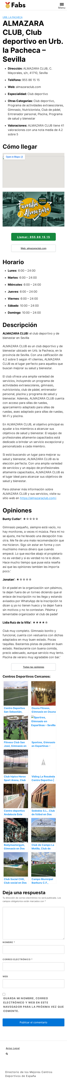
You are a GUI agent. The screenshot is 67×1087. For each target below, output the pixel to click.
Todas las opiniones (33, 667)
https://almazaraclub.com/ (38, 498)
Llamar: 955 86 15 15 (33, 237)
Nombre (9, 942)
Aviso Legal (13, 1048)
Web (5, 976)
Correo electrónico (18, 959)
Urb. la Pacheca (12, 17)
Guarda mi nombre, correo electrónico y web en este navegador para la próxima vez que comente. (33, 1005)
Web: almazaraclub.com (33, 248)
